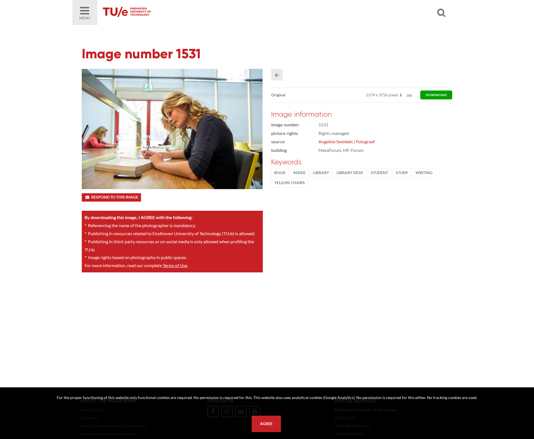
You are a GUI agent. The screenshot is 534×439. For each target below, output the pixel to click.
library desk (350, 172)
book (280, 172)
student (379, 172)
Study (402, 172)
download (436, 95)
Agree (266, 424)
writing (424, 172)
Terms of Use (175, 265)
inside (299, 172)
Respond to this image (114, 197)
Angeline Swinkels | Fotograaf (346, 141)
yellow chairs (289, 182)
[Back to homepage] (166, 12)
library (321, 172)
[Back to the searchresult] (277, 75)
